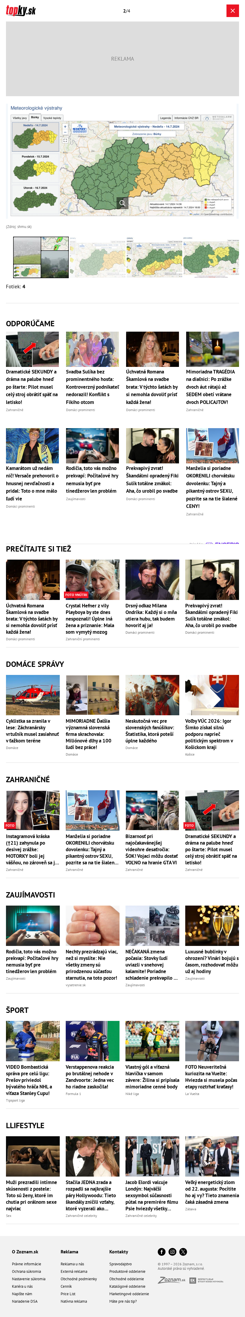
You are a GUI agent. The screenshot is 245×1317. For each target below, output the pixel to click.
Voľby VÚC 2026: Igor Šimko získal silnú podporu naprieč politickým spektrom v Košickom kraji (209, 734)
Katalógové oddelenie (127, 1286)
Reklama (69, 1252)
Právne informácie (26, 1264)
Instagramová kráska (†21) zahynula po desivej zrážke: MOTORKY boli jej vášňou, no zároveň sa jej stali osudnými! (32, 849)
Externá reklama (74, 1271)
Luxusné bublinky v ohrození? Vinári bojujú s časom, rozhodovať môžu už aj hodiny (212, 961)
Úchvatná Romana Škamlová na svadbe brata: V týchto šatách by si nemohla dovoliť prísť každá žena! (31, 618)
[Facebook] (162, 1252)
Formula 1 (73, 1093)
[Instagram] (172, 1252)
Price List (68, 1293)
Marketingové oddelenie (129, 1293)
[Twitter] (183, 1252)
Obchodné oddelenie (126, 1278)
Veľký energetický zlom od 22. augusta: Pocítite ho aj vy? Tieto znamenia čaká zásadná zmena (212, 1192)
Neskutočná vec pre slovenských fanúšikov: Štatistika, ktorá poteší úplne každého (149, 731)
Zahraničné (28, 779)
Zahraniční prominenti (83, 639)
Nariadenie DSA (25, 1301)
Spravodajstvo (120, 1264)
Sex (8, 1215)
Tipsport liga (15, 1100)
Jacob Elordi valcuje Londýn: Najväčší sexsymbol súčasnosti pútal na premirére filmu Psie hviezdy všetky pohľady (151, 1195)
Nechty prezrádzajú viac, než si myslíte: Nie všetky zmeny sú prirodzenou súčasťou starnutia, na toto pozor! (91, 964)
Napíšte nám (22, 1293)
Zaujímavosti (30, 895)
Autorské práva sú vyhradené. (181, 1268)
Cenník (66, 1286)
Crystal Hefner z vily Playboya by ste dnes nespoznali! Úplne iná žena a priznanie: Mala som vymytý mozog (90, 618)
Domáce (12, 747)
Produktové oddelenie (127, 1271)
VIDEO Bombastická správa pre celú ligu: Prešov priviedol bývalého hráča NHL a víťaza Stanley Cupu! (29, 1080)
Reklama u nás (72, 1264)
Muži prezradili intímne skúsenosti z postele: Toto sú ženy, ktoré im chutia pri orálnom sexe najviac (31, 1195)
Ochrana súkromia (26, 1271)
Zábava (190, 1209)
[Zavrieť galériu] (232, 10)
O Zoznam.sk (25, 1252)
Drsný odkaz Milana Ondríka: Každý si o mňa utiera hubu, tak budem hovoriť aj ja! (151, 615)
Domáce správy (35, 664)
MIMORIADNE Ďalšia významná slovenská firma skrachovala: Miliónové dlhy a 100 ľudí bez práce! (88, 734)
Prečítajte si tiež (38, 549)
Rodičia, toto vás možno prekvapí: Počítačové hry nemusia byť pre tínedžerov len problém (32, 961)
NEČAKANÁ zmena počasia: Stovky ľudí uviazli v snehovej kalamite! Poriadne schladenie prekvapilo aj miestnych (151, 964)
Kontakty (118, 1252)
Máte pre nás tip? (123, 1301)
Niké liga (132, 1093)
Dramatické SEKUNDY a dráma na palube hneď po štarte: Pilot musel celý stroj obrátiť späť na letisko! (211, 849)
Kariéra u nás (22, 1286)
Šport (17, 1010)
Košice (190, 754)
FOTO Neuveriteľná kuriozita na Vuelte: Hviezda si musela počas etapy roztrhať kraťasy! (211, 1077)
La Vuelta (192, 1093)
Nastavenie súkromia (28, 1278)
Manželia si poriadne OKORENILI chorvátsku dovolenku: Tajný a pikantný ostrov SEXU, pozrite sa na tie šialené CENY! (91, 849)
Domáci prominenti (20, 639)
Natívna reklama (74, 1301)
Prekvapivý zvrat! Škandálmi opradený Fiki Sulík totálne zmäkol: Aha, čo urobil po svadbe (211, 615)
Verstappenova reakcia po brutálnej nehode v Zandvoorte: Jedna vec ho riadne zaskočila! (90, 1077)
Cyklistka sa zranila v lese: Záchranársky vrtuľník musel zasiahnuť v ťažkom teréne (32, 731)
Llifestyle (25, 1125)
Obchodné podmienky (79, 1278)
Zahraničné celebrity (81, 1215)
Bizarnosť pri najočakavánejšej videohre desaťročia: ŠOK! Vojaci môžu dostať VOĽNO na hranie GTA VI (151, 849)
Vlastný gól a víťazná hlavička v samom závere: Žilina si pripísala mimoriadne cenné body (152, 1077)
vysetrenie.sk (76, 985)
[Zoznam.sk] (173, 1281)
